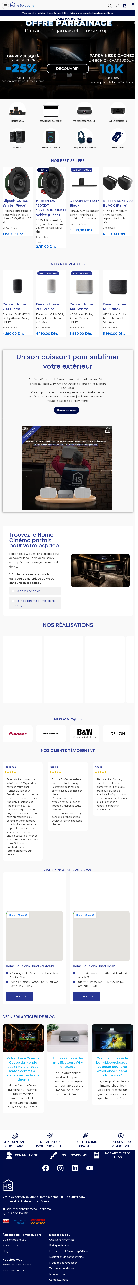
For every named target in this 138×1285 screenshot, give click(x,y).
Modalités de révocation (63, 1262)
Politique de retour (60, 1245)
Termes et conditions (61, 1268)
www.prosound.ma (14, 1270)
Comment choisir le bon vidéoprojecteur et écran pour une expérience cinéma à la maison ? (112, 1067)
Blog (5, 1251)
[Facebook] (46, 1168)
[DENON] (118, 733)
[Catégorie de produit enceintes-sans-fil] (51, 140)
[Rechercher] (109, 5)
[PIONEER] (18, 733)
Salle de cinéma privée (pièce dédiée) (33, 603)
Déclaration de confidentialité (66, 1257)
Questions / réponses (61, 1239)
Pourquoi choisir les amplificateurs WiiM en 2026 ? (67, 1063)
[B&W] (85, 733)
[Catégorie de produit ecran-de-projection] (51, 113)
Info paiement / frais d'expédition (68, 1251)
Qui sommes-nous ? (14, 1239)
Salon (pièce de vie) (28, 591)
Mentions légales (59, 1274)
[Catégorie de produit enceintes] (18, 140)
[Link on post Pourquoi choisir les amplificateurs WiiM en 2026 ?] (67, 1038)
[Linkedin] (75, 1168)
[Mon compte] (117, 5)
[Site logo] (22, 4)
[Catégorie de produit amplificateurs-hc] (118, 113)
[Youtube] (90, 1168)
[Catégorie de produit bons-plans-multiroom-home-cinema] (118, 140)
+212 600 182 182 (69, 18)
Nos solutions (10, 1245)
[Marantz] (51, 733)
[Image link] (8, 1184)
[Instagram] (60, 1168)
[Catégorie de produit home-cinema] (18, 113)
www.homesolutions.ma (17, 1264)
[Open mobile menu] (4, 5)
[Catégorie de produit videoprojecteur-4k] (85, 113)
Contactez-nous (58, 1279)
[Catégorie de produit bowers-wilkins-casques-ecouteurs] (85, 140)
